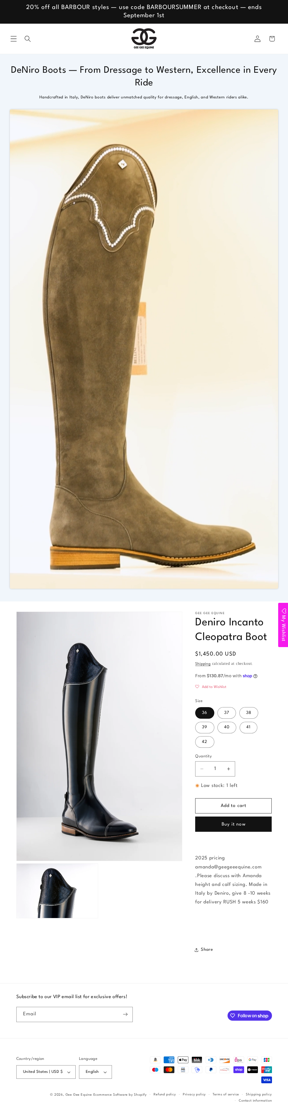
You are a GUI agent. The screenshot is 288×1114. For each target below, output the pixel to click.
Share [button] (207, 950)
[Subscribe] (125, 1014)
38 (248, 713)
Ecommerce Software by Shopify (120, 1095)
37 (226, 713)
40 (227, 727)
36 (204, 713)
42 (204, 742)
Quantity (203, 756)
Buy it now (234, 824)
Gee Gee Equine (79, 1095)
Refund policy (165, 1094)
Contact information (255, 1100)
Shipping (202, 664)
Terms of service (226, 1094)
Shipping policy (259, 1094)
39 (204, 727)
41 (248, 727)
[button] (13, 39)
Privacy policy (194, 1094)
